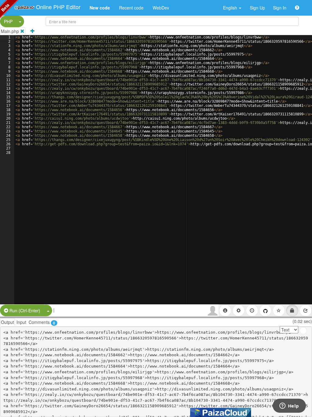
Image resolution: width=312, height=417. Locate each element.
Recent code (131, 8)
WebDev (161, 8)
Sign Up (257, 8)
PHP (8, 21)
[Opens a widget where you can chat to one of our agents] (289, 406)
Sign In (279, 8)
